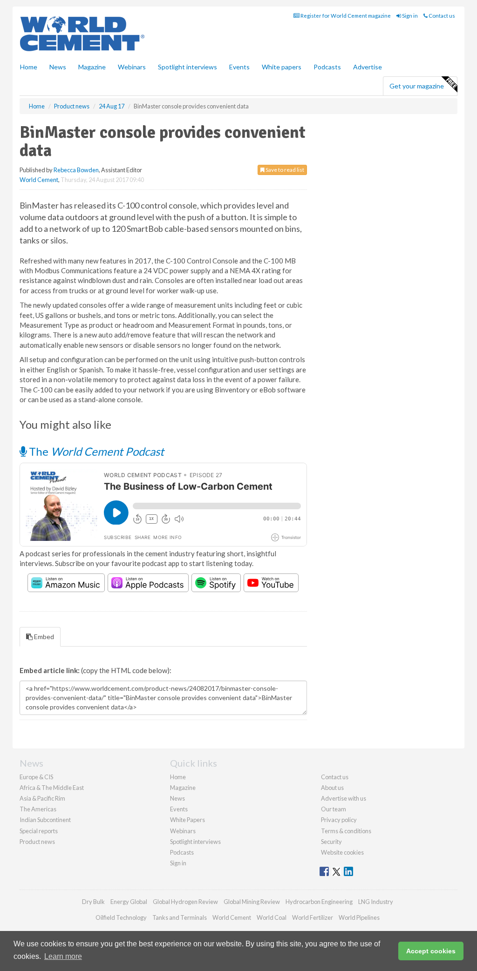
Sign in (409, 16)
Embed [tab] (43, 637)
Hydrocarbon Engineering (319, 901)
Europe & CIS (36, 777)
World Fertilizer (312, 917)
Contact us (441, 16)
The (95, 451)
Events (239, 67)
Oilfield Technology (121, 917)
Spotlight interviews (187, 67)
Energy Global (128, 901)
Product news (37, 841)
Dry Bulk (93, 901)
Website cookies (342, 852)
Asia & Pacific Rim (42, 798)
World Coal (271, 917)
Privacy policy (339, 819)
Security (331, 841)
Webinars (132, 67)
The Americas (38, 809)
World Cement (39, 179)
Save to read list (284, 169)
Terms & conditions (346, 831)
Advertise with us (343, 798)
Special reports (39, 831)
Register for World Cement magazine (345, 16)
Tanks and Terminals (179, 917)
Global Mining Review (252, 901)
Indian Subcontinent (45, 819)
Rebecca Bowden (76, 170)
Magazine (92, 67)
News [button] (57, 67)
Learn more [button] (63, 956)
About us (332, 787)
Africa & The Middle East (52, 787)
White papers (281, 67)
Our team (333, 809)
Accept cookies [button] (431, 951)
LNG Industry (375, 901)
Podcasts (327, 67)
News (177, 798)
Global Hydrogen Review (185, 901)
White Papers (187, 819)
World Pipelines (359, 917)
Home (28, 67)
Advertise (367, 67)
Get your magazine (416, 86)
